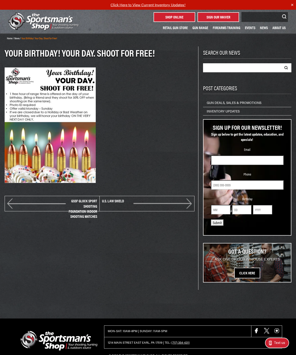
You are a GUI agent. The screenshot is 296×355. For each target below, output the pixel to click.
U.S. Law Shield (113, 200)
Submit (217, 222)
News (264, 27)
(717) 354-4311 (180, 342)
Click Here (247, 273)
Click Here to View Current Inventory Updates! (148, 4)
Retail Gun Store (175, 27)
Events (250, 27)
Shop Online (174, 17)
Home (9, 38)
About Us (279, 27)
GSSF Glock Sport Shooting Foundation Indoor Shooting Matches (83, 203)
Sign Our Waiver (218, 17)
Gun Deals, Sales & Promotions (234, 102)
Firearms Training (226, 27)
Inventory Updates (223, 111)
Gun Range (200, 27)
